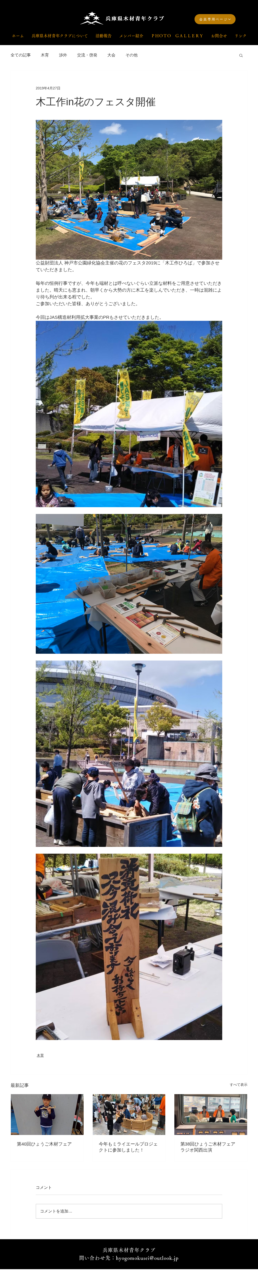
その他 (131, 55)
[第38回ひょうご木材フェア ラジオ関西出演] (210, 1114)
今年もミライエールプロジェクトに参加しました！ (128, 1147)
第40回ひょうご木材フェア (44, 1144)
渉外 (63, 55)
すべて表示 (238, 1085)
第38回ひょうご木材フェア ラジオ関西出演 (210, 1147)
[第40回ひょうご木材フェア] (47, 1114)
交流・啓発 (87, 55)
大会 (111, 55)
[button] (241, 55)
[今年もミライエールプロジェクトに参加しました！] (129, 1114)
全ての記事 (21, 55)
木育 (45, 55)
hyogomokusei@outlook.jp (147, 1257)
